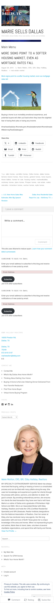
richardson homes (15, 185)
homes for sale (17, 179)
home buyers (46, 177)
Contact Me (8, 371)
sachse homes (28, 185)
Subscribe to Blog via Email (14, 259)
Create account (10, 571)
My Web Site (9, 552)
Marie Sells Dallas (22, 31)
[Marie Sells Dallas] (21, 42)
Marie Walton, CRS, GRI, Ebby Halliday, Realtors (24, 479)
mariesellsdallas (42, 179)
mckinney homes (7, 182)
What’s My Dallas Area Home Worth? (18, 374)
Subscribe (8, 279)
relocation (4, 185)
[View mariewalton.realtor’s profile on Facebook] (2, 404)
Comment (42, 242)
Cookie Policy (9, 592)
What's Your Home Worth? (14, 559)
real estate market (17, 70)
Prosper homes (30, 182)
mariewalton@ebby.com (10, 355)
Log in (6, 575)
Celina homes (34, 174)
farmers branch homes (9, 177)
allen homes (10, 174)
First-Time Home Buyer (13, 389)
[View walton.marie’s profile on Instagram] (9, 404)
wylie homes (39, 185)
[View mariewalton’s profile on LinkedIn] (12, 404)
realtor (48, 182)
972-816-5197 (7, 352)
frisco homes (24, 177)
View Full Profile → (8, 531)
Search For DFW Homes (13, 555)
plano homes (19, 182)
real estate (41, 182)
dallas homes (44, 174)
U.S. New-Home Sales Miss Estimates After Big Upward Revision (12, 197)
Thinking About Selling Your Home (17, 378)
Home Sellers (6, 179)
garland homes (35, 177)
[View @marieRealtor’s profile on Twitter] (6, 404)
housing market (29, 179)
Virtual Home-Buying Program (15, 392)
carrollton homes (22, 174)
